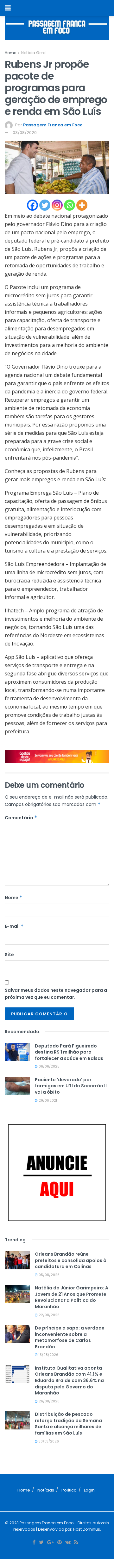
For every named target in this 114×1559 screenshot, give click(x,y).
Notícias (45, 1490)
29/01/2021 (47, 1100)
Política (69, 1490)
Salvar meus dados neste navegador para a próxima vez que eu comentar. (56, 993)
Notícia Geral (34, 52)
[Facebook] (32, 205)
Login (89, 1490)
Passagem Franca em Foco (53, 125)
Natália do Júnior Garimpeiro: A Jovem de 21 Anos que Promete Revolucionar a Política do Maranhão (71, 1297)
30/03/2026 (48, 1441)
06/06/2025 (49, 1066)
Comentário (21, 818)
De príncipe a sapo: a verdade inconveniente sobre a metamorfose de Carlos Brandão (69, 1337)
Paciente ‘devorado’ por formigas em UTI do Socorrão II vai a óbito (71, 1085)
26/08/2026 (49, 1401)
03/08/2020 (25, 133)
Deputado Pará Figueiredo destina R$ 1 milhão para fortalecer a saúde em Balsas (69, 1052)
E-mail (14, 926)
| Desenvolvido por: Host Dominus (67, 1529)
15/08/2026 (48, 1354)
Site (9, 954)
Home (10, 52)
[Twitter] (44, 205)
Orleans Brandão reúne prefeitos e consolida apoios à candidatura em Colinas (70, 1260)
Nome (13, 897)
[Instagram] (57, 205)
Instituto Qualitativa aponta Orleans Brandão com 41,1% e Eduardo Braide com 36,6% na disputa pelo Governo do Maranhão (69, 1380)
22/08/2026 (49, 1315)
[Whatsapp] (69, 205)
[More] (81, 205)
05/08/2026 (49, 1275)
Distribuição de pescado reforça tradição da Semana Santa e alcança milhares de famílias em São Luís (68, 1423)
